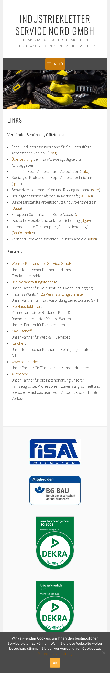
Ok (55, 663)
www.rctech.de (24, 361)
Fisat (52, 152)
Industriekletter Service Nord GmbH (55, 24)
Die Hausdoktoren (26, 306)
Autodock (20, 373)
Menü (58, 64)
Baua (17, 208)
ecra (80, 214)
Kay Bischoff (21, 330)
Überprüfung (22, 159)
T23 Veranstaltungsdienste (61, 294)
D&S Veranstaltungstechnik (34, 281)
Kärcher (18, 343)
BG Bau (86, 195)
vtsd (92, 238)
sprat (17, 183)
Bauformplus (23, 232)
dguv (86, 220)
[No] (103, 652)
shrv (95, 189)
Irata (84, 171)
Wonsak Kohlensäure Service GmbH (41, 263)
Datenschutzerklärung (55, 654)
